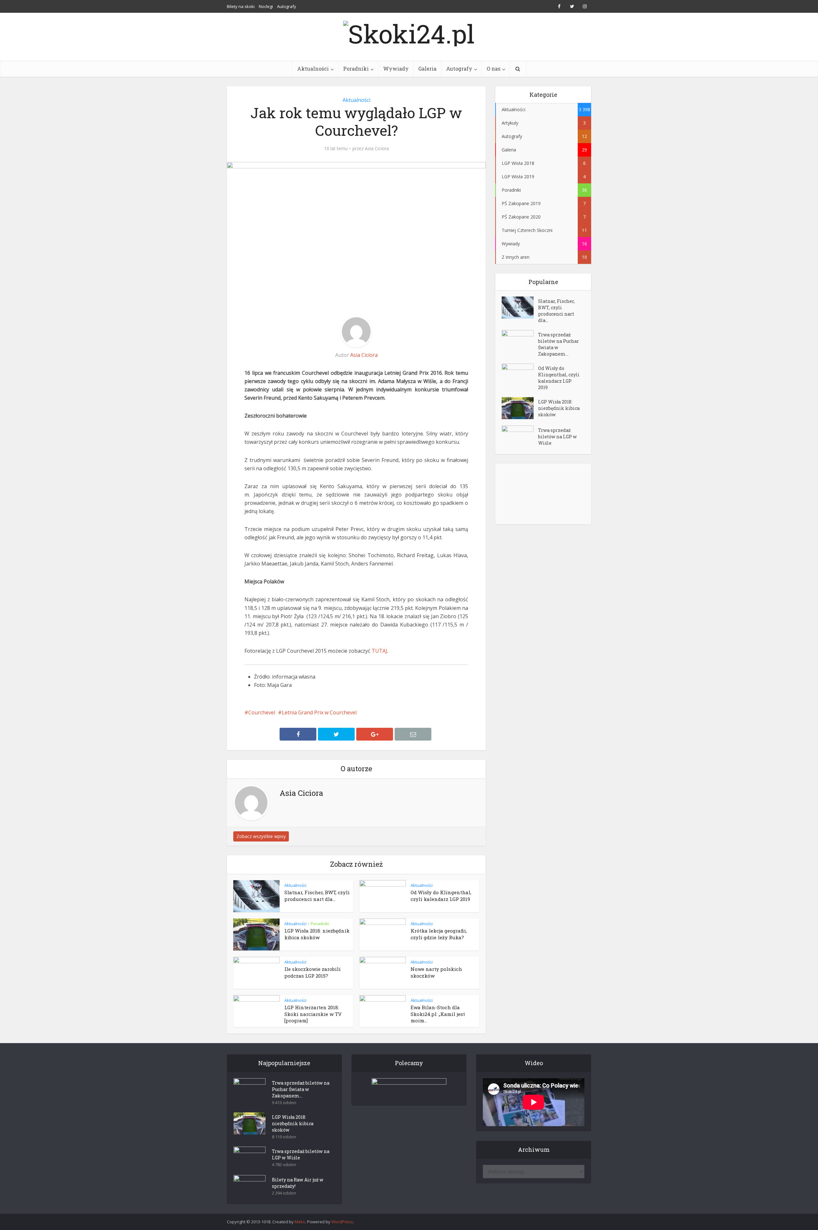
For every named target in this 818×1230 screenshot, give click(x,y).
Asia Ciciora (377, 148)
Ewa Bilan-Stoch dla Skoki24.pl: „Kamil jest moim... (438, 1014)
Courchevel (261, 712)
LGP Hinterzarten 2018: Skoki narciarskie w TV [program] (313, 1014)
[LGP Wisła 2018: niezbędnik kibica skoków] (520, 408)
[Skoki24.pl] (409, 32)
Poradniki (356, 68)
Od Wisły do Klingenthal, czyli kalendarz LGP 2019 (441, 895)
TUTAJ (379, 650)
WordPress (342, 1222)
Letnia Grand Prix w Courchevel (319, 712)
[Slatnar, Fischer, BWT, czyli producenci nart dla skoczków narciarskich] (520, 307)
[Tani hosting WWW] (409, 1087)
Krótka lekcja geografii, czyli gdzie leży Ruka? (439, 933)
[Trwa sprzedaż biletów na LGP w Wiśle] (520, 437)
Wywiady (396, 68)
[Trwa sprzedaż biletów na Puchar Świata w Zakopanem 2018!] (520, 341)
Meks (300, 1222)
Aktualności (313, 68)
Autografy (286, 6)
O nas (493, 68)
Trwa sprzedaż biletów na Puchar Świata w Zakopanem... (558, 344)
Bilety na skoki (241, 6)
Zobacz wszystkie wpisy (261, 836)
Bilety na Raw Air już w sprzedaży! (297, 1183)
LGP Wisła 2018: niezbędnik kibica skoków (317, 933)
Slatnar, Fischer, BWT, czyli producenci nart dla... (317, 895)
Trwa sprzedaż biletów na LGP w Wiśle (557, 436)
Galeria (427, 68)
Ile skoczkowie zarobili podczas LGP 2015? (312, 972)
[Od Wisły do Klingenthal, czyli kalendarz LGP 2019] (520, 375)
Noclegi (266, 6)
